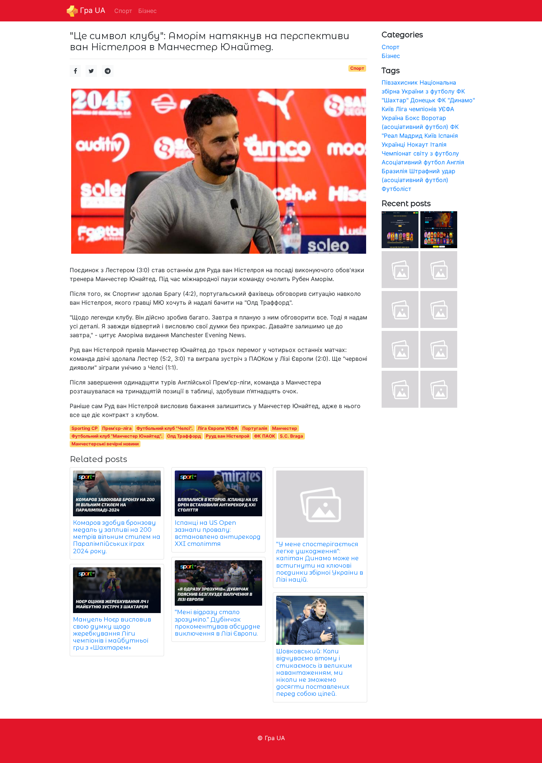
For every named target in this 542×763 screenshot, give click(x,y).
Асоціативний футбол (413, 162)
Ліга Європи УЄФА (218, 428)
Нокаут (417, 144)
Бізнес (391, 55)
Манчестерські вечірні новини (105, 443)
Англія (455, 162)
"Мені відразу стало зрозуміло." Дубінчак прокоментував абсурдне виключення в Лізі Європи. (217, 623)
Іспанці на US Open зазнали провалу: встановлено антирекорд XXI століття (218, 533)
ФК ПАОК (264, 436)
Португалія (254, 428)
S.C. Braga (291, 436)
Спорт (357, 68)
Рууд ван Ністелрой (227, 436)
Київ (430, 135)
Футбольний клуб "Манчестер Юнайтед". (117, 436)
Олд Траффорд (184, 436)
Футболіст (396, 188)
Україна (392, 118)
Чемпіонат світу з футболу (420, 153)
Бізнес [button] (147, 10)
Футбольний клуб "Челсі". (164, 428)
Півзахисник (400, 82)
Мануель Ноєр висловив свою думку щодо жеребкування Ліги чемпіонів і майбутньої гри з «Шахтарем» (112, 633)
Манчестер (284, 428)
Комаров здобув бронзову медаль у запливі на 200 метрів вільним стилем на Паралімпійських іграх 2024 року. (116, 537)
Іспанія (448, 135)
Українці (393, 144)
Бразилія (394, 171)
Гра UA (91, 10)
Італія (438, 144)
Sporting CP (85, 428)
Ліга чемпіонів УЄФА (425, 109)
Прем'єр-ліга (117, 428)
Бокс (412, 118)
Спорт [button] (123, 10)
